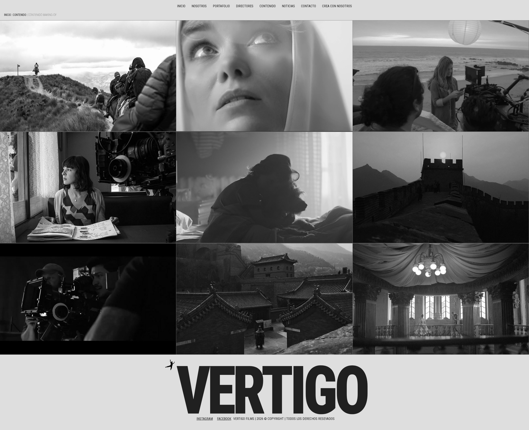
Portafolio (221, 6)
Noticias (288, 6)
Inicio (181, 6)
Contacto (308, 6)
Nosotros (199, 6)
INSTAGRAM (205, 419)
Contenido (268, 6)
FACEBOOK (224, 419)
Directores (244, 6)
